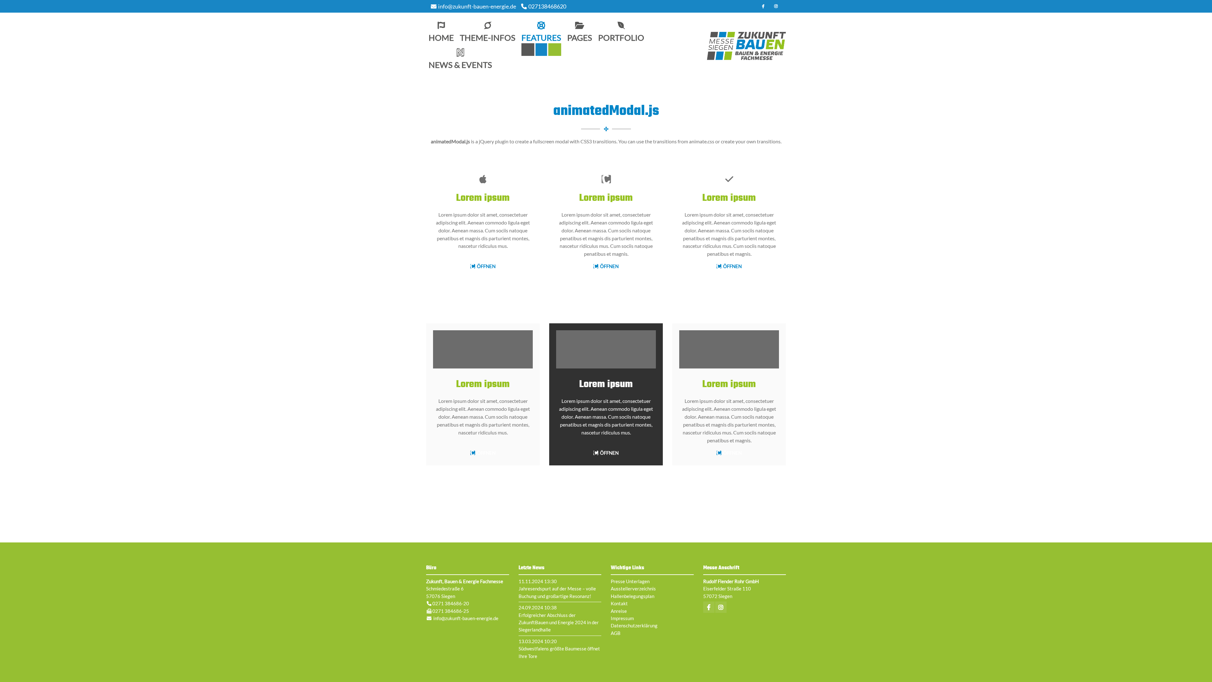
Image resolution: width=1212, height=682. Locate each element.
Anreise (619, 611)
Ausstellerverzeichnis (633, 588)
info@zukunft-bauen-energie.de (477, 6)
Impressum (622, 618)
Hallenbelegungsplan (632, 596)
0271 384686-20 (450, 603)
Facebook (763, 6)
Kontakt (619, 603)
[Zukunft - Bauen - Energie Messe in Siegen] (746, 46)
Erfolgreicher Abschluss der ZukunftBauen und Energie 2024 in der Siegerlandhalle (559, 622)
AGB (616, 633)
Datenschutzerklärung (634, 625)
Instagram (775, 6)
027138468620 (547, 6)
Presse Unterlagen (630, 581)
